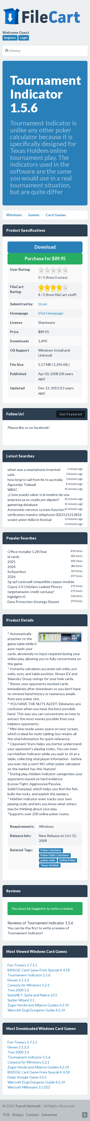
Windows (14, 215)
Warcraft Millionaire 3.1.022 (29, 1087)
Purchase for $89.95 (45, 258)
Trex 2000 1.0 (18, 990)
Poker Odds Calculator (54, 855)
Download (45, 247)
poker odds (47, 860)
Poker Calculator (50, 850)
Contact (32, 1114)
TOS (6, 1114)
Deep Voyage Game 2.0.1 (27, 1077)
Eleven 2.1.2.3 (18, 980)
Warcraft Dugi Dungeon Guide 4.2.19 (36, 1010)
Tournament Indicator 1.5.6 (29, 975)
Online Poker (67, 860)
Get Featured (70, 414)
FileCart (42, 19)
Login (24, 38)
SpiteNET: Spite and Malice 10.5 (32, 995)
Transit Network (28, 1106)
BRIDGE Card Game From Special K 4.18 (39, 970)
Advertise (49, 1114)
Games (33, 215)
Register (10, 38)
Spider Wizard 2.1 (21, 1000)
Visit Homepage (50, 313)
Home (14, 50)
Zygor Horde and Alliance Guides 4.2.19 (38, 1005)
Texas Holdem (49, 865)
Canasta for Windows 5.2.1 (29, 985)
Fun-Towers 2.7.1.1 (22, 965)
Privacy (18, 1114)
